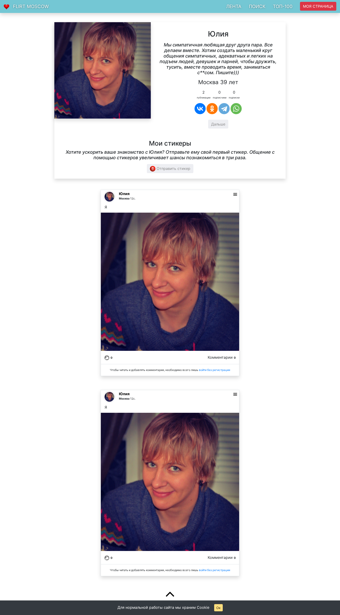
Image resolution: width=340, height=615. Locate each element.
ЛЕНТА (233, 6)
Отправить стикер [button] (172, 168)
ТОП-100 (283, 6)
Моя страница (318, 6)
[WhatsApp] (236, 108)
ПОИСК (257, 6)
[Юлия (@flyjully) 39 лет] (102, 70)
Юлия (124, 193)
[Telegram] (224, 108)
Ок (218, 608)
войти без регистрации (214, 370)
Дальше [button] (218, 124)
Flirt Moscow (31, 6)
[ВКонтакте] (200, 108)
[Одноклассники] (212, 108)
